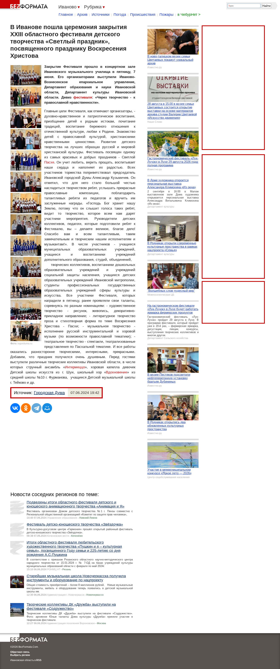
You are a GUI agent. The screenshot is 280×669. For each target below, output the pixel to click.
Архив (82, 14)
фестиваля (82, 97)
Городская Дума (49, 392)
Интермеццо (75, 367)
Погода (120, 14)
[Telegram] (36, 408)
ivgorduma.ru (25, 343)
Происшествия (142, 14)
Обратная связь (20, 652)
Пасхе (49, 162)
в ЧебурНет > (189, 14)
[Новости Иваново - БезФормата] (24, 5)
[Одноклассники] (26, 408)
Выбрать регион (20, 655)
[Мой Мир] (47, 408)
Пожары (166, 14)
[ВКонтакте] (15, 408)
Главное (66, 14)
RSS (38, 660)
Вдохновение (116, 372)
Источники (100, 14)
